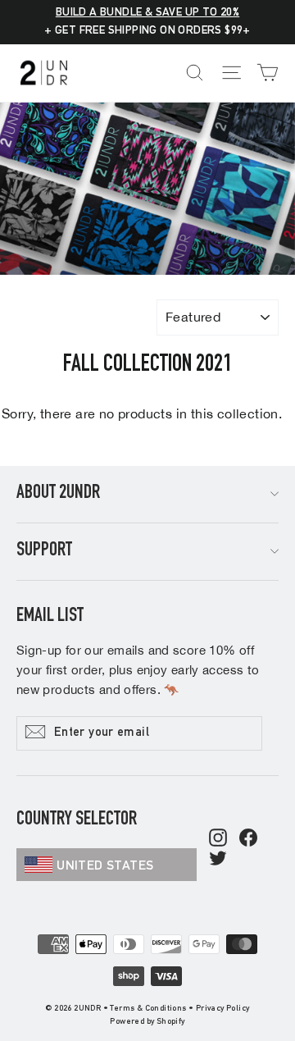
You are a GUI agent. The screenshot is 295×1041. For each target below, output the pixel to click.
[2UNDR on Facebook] (248, 839)
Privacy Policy (223, 1009)
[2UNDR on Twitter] (218, 859)
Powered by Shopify (147, 1022)
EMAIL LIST (50, 617)
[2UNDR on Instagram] (218, 839)
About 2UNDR (58, 494)
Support (44, 551)
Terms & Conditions (148, 1009)
